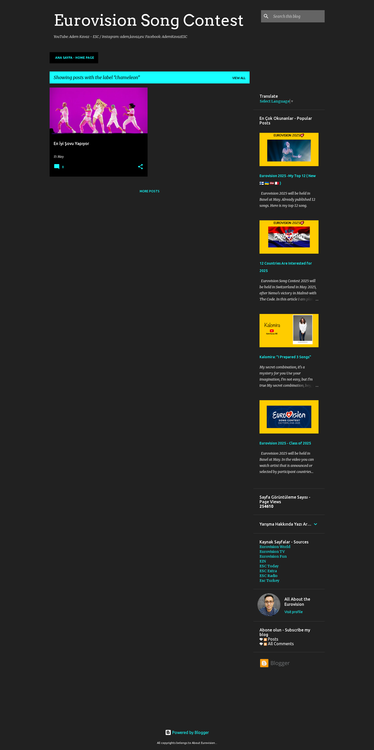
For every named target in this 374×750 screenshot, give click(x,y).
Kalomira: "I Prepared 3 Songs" (285, 357)
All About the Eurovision (297, 602)
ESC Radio (269, 575)
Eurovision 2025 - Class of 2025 (285, 443)
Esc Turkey (269, 580)
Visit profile (293, 612)
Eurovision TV (272, 551)
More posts (150, 191)
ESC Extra (268, 571)
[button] (140, 167)
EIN (263, 561)
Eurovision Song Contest (149, 20)
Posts (272, 639)
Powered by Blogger (190, 732)
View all (239, 78)
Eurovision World (275, 546)
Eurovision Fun (273, 556)
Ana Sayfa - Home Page (74, 57)
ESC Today (269, 566)
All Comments (280, 643)
